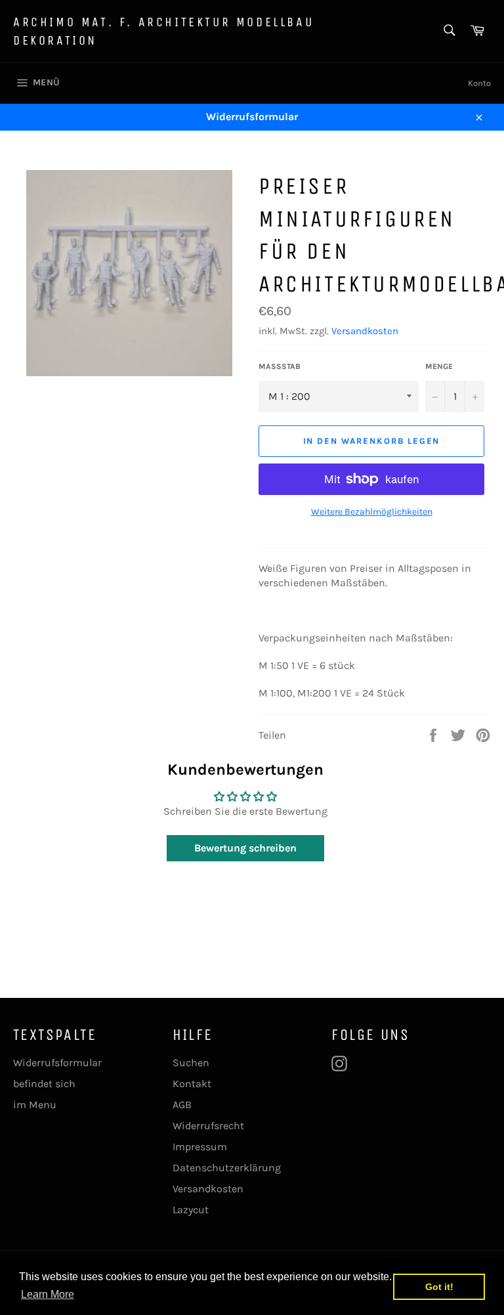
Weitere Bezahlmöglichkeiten (371, 511)
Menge (439, 366)
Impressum (200, 1146)
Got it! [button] (439, 1287)
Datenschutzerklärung (227, 1167)
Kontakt (192, 1083)
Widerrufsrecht (208, 1125)
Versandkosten (364, 331)
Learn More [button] (47, 1294)
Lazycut (191, 1209)
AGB (182, 1104)
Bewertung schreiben (245, 848)
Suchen (191, 1062)
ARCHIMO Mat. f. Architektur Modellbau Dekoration (163, 31)
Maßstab (280, 366)
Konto (479, 83)
